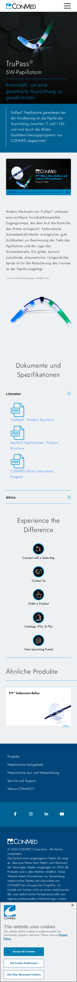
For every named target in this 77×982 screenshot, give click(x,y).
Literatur (13, 394)
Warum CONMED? (20, 788)
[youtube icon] (61, 814)
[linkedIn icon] (46, 814)
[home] (21, 6)
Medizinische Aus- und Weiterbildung (33, 772)
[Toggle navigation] (67, 5)
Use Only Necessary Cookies (24, 974)
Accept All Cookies (24, 951)
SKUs (11, 497)
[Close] (72, 905)
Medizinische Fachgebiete (25, 764)
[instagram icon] (30, 814)
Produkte (13, 756)
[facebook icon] (15, 814)
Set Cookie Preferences (24, 963)
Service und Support (21, 780)
